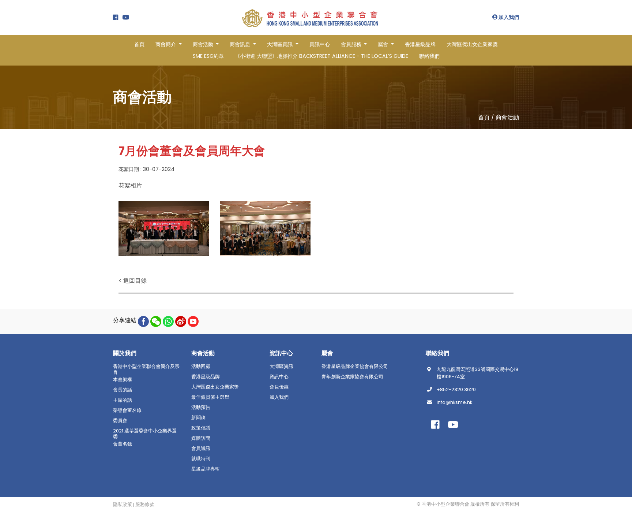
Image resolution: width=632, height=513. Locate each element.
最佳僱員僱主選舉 (210, 397)
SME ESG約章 (208, 56)
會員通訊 (200, 448)
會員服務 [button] (352, 44)
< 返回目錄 (132, 280)
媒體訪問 (200, 438)
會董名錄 (122, 444)
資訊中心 (319, 44)
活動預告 (200, 407)
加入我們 (508, 17)
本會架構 (122, 380)
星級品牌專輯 (205, 469)
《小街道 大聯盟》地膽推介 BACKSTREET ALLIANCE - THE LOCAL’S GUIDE (321, 56)
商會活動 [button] (204, 44)
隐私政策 (122, 505)
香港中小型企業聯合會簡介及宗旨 (146, 369)
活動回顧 (200, 366)
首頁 (139, 44)
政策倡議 (200, 428)
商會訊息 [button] (241, 44)
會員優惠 (279, 387)
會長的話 (122, 390)
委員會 (120, 421)
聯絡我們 (429, 56)
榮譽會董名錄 (127, 410)
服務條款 (144, 505)
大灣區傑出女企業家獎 (472, 44)
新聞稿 (198, 418)
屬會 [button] (384, 44)
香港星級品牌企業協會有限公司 (354, 366)
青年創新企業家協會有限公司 (352, 377)
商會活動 (507, 117)
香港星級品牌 (420, 44)
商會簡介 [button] (166, 44)
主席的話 (122, 400)
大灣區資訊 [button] (280, 44)
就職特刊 (200, 459)
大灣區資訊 (281, 366)
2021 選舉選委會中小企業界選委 (145, 434)
